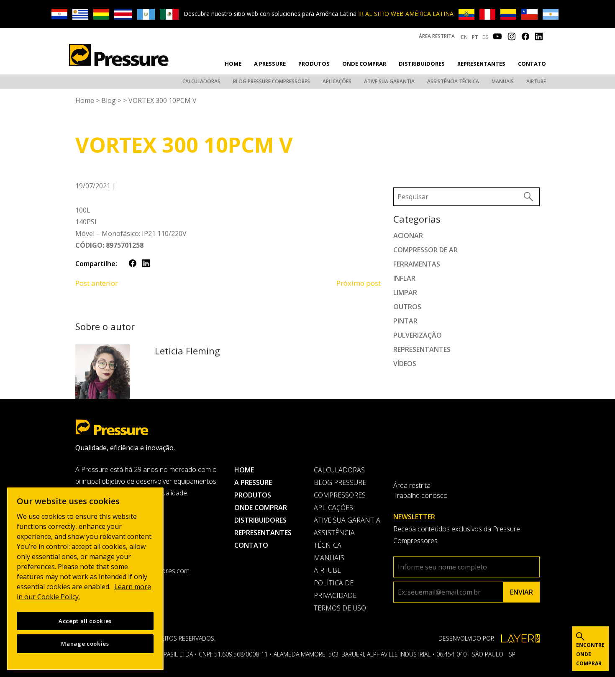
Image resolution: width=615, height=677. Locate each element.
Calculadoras (201, 81)
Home (233, 63)
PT (475, 37)
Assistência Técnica (453, 81)
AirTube (536, 81)
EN (464, 37)
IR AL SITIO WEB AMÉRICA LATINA (406, 14)
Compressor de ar (425, 249)
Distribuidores (422, 63)
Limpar (405, 292)
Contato (532, 63)
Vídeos (404, 363)
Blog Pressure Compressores (271, 81)
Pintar (405, 321)
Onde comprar (364, 63)
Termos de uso (340, 608)
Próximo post (358, 283)
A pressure (270, 63)
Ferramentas (416, 264)
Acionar (408, 235)
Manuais (503, 81)
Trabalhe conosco (420, 495)
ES (485, 37)
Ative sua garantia (389, 81)
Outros (407, 306)
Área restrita (437, 36)
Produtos (314, 63)
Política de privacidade (335, 589)
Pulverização (417, 335)
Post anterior (96, 283)
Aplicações (337, 81)
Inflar (404, 278)
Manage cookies (85, 643)
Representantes (481, 63)
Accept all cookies (85, 621)
